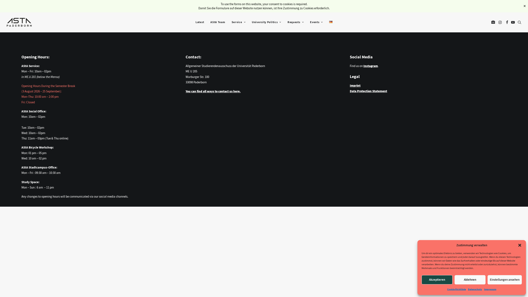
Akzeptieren (437, 280)
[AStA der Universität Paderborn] (19, 22)
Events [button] (314, 22)
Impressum (490, 289)
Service (237, 22)
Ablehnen (470, 280)
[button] (520, 245)
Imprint (355, 86)
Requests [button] (294, 22)
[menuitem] (200, 22)
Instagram (370, 66)
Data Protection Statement (368, 91)
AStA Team (217, 22)
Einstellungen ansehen (505, 280)
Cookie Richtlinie (456, 289)
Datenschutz (475, 289)
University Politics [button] (265, 22)
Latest (200, 22)
